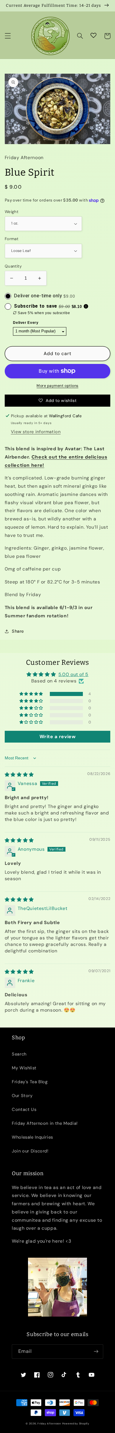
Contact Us (24, 1109)
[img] (19, 774)
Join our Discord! (30, 1151)
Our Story (22, 1096)
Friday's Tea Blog (30, 1082)
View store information (36, 432)
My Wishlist (24, 1068)
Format (12, 238)
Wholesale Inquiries (32, 1137)
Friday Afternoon (49, 1423)
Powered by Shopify (75, 1423)
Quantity (13, 266)
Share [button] (18, 631)
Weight (12, 211)
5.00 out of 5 (73, 674)
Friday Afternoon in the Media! (45, 1123)
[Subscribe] (96, 1351)
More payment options (57, 385)
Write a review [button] (58, 736)
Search (19, 1054)
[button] (7, 36)
